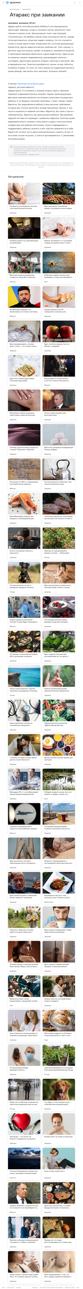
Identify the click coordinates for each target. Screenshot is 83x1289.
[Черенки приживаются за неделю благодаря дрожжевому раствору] (59, 1060)
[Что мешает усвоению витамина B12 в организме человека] (24, 647)
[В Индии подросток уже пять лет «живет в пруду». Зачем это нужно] (59, 785)
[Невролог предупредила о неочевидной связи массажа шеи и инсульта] (59, 854)
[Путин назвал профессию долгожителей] (59, 406)
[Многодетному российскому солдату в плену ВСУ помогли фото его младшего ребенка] (24, 268)
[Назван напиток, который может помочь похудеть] (59, 991)
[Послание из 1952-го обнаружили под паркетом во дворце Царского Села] (24, 474)
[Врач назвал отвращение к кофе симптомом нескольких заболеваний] (59, 922)
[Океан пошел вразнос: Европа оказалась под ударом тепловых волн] (24, 681)
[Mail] (7, 2)
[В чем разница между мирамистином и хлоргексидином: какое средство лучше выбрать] (24, 1060)
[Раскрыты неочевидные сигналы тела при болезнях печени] (24, 199)
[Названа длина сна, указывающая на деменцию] (24, 233)
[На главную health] (15, 2)
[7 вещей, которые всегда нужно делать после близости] (24, 750)
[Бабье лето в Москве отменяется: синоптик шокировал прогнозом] (24, 1095)
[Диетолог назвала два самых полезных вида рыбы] (24, 371)
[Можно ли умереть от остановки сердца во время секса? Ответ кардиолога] (59, 233)
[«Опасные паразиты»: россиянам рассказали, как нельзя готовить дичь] (59, 509)
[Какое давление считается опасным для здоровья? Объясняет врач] (24, 716)
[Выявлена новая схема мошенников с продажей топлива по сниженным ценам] (24, 991)
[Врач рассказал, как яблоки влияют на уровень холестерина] (59, 199)
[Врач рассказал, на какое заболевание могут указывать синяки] (24, 854)
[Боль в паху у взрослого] (59, 1164)
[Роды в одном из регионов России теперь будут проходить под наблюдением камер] (24, 612)
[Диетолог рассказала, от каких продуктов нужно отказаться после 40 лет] (59, 1198)
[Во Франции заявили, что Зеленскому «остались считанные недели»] (24, 302)
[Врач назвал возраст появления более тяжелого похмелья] (24, 888)
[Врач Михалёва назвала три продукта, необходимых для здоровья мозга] (24, 509)
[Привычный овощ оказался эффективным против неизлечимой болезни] (59, 716)
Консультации (14, 9)
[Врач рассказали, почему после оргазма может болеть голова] (59, 578)
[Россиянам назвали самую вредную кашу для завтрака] (59, 612)
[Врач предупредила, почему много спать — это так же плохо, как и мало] (24, 337)
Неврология (26, 9)
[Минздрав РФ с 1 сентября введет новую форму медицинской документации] (24, 785)
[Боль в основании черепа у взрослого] (24, 543)
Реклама (18, 1287)
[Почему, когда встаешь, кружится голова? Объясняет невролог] (24, 440)
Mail (3, 1287)
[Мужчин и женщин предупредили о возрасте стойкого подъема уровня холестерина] (24, 1233)
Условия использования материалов (51, 1287)
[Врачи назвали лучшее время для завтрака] (59, 750)
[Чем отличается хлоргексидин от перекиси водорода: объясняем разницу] (24, 1026)
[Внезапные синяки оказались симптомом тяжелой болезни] (24, 406)
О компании (10, 1287)
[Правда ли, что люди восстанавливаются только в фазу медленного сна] (59, 1233)
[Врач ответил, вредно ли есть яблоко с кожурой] (59, 337)
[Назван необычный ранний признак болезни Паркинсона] (59, 681)
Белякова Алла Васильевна (31, 84)
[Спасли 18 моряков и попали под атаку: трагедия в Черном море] (24, 1164)
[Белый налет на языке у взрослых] (59, 1129)
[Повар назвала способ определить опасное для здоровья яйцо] (59, 302)
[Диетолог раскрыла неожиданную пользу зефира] (59, 440)
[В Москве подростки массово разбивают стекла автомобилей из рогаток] (59, 268)
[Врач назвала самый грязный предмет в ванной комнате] (59, 957)
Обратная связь (70, 1287)
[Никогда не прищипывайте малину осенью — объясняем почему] (59, 543)
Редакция (35, 1287)
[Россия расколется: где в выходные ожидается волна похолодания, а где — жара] (24, 578)
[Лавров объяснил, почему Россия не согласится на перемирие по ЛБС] (24, 1198)
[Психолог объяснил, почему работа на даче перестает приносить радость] (24, 922)
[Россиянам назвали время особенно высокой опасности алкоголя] (59, 819)
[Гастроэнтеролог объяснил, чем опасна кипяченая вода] (59, 474)
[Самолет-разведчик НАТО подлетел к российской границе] (24, 819)
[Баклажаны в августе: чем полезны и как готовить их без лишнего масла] (59, 888)
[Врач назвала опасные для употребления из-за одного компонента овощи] (59, 647)
